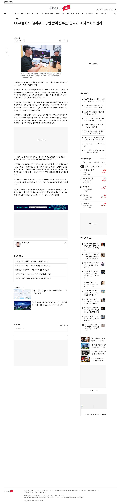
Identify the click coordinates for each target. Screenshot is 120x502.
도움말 (60, 325)
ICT (18, 19)
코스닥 (94, 166)
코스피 (88, 166)
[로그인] (115, 10)
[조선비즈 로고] (60, 7)
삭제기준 (66, 325)
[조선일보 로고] (8, 2)
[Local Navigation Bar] (5, 13)
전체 (82, 166)
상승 (83, 162)
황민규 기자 (17, 38)
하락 (90, 162)
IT (14, 19)
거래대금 (96, 162)
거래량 (103, 162)
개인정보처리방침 (28, 492)
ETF (99, 166)
